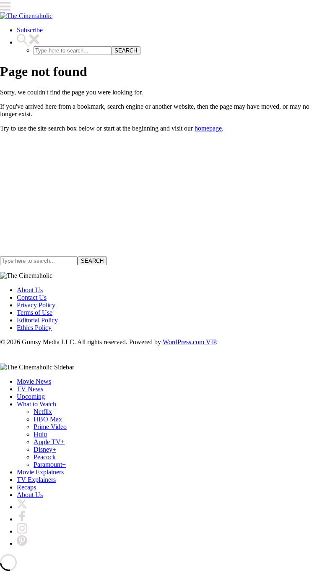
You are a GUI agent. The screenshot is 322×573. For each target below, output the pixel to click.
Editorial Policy (37, 320)
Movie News (34, 381)
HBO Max (48, 419)
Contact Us (32, 297)
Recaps (26, 487)
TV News (30, 388)
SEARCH (125, 50)
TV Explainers (36, 479)
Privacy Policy (36, 305)
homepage (208, 128)
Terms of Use (34, 312)
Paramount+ (50, 464)
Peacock (45, 456)
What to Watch (36, 404)
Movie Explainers (40, 472)
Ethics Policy (34, 327)
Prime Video (50, 426)
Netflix (43, 411)
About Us (30, 289)
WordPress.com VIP (189, 341)
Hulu (40, 434)
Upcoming (31, 396)
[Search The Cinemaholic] (28, 42)
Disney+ (45, 449)
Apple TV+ (49, 441)
